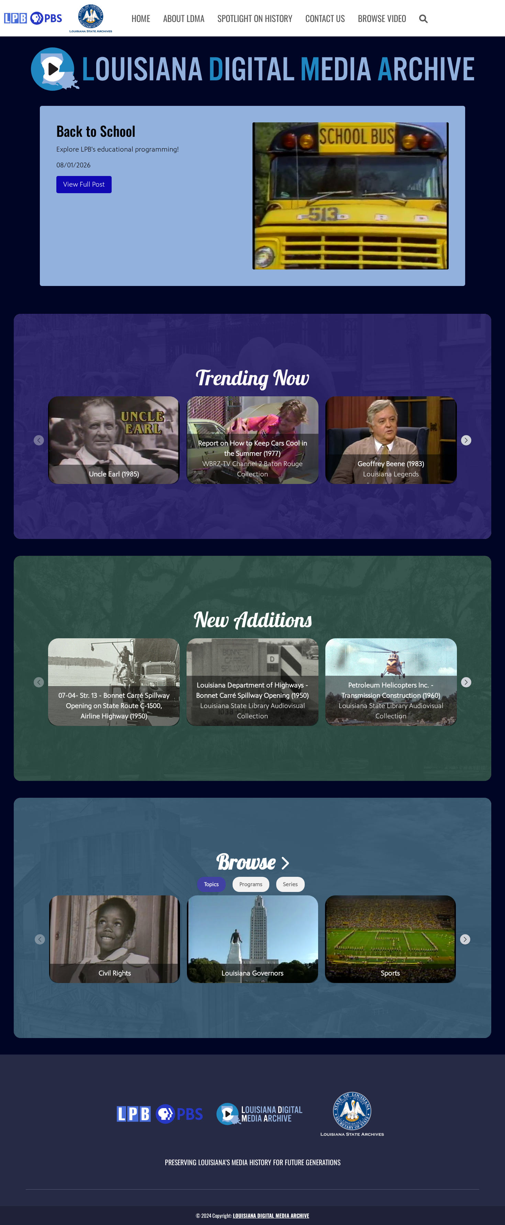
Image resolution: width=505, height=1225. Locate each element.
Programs (250, 884)
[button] (423, 18)
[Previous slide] (39, 440)
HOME (141, 18)
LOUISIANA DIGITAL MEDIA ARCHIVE (271, 1215)
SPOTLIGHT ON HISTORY (254, 18)
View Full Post (84, 184)
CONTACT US (325, 18)
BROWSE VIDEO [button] (382, 18)
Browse (248, 861)
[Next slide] (466, 440)
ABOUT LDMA (183, 18)
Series (290, 884)
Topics (211, 884)
